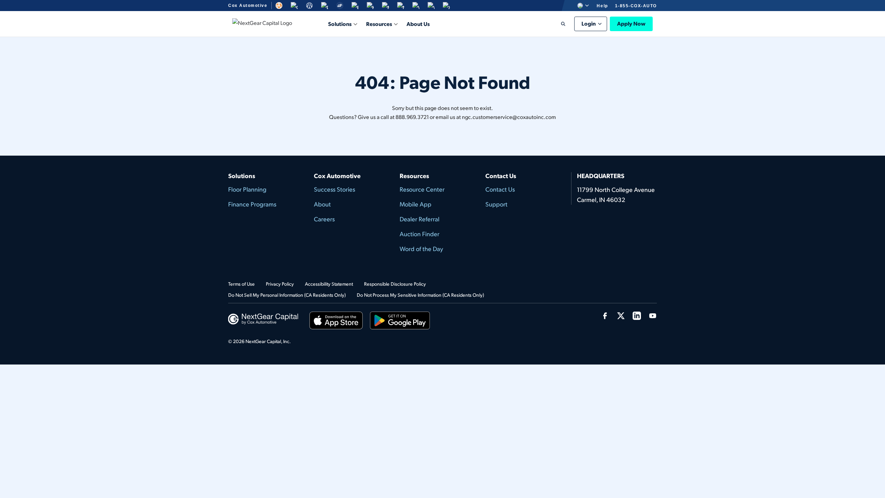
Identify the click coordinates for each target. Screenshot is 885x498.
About (322, 204)
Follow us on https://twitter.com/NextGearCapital (621, 316)
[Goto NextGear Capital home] (263, 318)
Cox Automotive (247, 5)
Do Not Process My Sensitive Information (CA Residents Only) (420, 295)
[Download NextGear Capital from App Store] (336, 322)
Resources (379, 23)
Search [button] (558, 24)
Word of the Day (421, 248)
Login (588, 23)
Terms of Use (241, 284)
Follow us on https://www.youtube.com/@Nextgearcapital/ (653, 316)
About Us (418, 23)
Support (496, 204)
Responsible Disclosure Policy (395, 284)
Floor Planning (247, 189)
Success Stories (334, 189)
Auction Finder (419, 234)
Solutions (340, 23)
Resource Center (422, 189)
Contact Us (500, 189)
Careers (324, 219)
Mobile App (415, 204)
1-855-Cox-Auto (636, 5)
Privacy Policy (280, 284)
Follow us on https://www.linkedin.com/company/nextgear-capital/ (637, 316)
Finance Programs (252, 204)
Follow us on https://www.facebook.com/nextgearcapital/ (605, 316)
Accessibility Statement (329, 284)
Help (602, 5)
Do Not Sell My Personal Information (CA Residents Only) (287, 295)
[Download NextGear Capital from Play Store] (400, 322)
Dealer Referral (419, 219)
